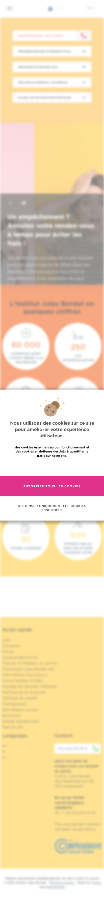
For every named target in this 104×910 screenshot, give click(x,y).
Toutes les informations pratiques (44, 97)
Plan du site (13, 727)
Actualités (11, 646)
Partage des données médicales (30, 686)
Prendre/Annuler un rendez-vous (44, 51)
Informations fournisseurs (25, 675)
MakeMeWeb (55, 887)
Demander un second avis (37, 66)
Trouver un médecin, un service (30, 663)
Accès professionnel (20, 657)
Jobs (7, 640)
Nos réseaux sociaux (20, 710)
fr (89, 7)
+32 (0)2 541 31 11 (72, 749)
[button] (11, 203)
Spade (96, 882)
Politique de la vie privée (24, 692)
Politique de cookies (20, 698)
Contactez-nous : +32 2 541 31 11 (40, 35)
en (5, 746)
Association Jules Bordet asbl (29, 669)
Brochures (12, 715)
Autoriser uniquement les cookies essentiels (52, 508)
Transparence (14, 704)
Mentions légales (61, 882)
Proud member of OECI (23, 681)
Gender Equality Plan (21, 721)
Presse (8, 652)
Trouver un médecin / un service (43, 82)
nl (4, 757)
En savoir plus (52, 466)
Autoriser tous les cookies (52, 486)
